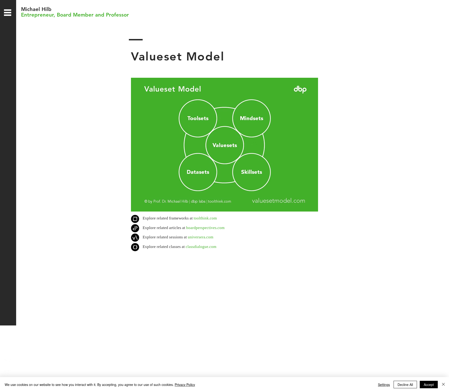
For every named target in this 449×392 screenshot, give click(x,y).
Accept (429, 384)
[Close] (443, 384)
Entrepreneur (37, 15)
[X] (8, 373)
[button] (7, 12)
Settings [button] (384, 384)
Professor (117, 15)
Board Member (75, 15)
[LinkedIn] (8, 362)
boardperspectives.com (205, 228)
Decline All (405, 384)
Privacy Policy (185, 384)
